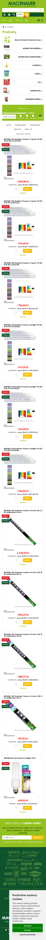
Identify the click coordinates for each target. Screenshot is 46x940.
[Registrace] (4, 15)
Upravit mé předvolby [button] (28, 934)
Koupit (27, 189)
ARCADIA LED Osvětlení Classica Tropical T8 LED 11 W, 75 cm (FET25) (23, 202)
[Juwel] (24, 873)
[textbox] (19, 10)
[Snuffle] (37, 879)
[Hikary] (24, 867)
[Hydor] (9, 873)
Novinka (33, 118)
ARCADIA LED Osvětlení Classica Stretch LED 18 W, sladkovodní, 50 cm (23, 573)
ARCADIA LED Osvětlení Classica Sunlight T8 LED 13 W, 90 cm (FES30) (23, 326)
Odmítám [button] (27, 930)
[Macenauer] (22, 4)
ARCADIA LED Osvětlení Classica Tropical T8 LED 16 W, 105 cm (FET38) (23, 140)
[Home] (6, 930)
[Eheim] (26, 863)
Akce (27, 118)
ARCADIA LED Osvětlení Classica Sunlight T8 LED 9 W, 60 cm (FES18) (23, 450)
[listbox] (9, 117)
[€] (42, 20)
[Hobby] (35, 867)
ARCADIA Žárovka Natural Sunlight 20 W (20, 758)
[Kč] (38, 20)
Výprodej (40, 118)
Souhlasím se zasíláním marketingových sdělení (24, 842)
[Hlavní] (3, 27)
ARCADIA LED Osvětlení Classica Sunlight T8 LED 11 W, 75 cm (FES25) (23, 388)
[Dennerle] (15, 859)
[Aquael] (14, 852)
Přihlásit (38, 838)
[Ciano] (29, 855)
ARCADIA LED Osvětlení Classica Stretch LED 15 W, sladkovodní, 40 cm (23, 635)
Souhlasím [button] (28, 926)
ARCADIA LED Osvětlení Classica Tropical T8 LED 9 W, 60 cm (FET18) (23, 264)
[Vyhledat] (40, 10)
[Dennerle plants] (31, 859)
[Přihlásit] (9, 15)
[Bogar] (14, 855)
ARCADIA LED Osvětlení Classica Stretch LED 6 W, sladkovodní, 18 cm (23, 697)
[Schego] (10, 879)
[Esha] (37, 863)
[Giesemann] (12, 867)
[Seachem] (35, 873)
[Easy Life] (12, 863)
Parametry (22, 108)
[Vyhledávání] (14, 15)
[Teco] (10, 883)
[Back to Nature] (30, 852)
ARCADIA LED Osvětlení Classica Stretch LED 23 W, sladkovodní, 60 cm (23, 511)
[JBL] (16, 873)
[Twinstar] (30, 883)
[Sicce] (24, 879)
